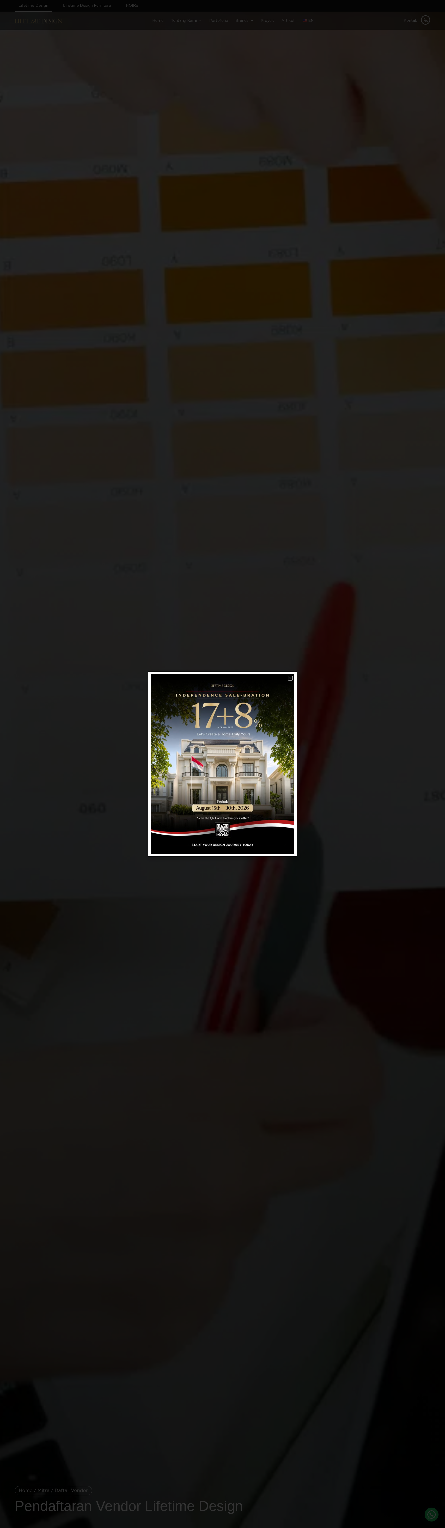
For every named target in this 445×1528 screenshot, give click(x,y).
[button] (290, 678)
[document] (222, 764)
